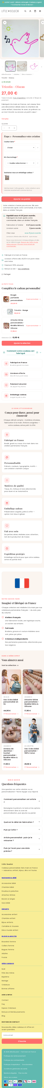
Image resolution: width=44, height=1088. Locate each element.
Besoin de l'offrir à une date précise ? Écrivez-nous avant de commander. (22, 244)
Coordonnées (27, 1064)
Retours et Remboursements (13, 1012)
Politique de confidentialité (14, 1060)
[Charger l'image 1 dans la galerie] (10, 66)
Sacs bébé (6, 903)
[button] (35, 11)
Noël (3, 969)
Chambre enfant (8, 918)
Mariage (5, 981)
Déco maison (27, 74)
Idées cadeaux (8, 963)
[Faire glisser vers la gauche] (2, 66)
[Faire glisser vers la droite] (41, 66)
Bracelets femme (9, 942)
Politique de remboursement (15, 1056)
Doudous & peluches (10, 891)
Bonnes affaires (8, 989)
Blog (3, 1016)
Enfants (5, 909)
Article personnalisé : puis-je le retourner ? (18, 839)
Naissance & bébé (9, 878)
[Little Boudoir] (10, 11)
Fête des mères (8, 973)
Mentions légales (10, 1073)
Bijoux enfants (7, 922)
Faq (3, 1004)
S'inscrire (22, 1041)
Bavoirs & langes (8, 899)
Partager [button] (7, 274)
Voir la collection (9, 665)
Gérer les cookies (10, 1077)
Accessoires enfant (9, 914)
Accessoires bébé (9, 883)
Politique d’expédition (12, 1064)
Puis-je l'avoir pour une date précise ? (17, 849)
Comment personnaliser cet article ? (20, 800)
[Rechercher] (25, 11)
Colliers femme (8, 946)
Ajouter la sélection (22, 343)
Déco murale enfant (10, 930)
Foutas (4, 957)
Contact (5, 1000)
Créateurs (6, 985)
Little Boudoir (6, 74)
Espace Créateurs (9, 1008)
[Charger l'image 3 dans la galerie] (33, 66)
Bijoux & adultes (9, 936)
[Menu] (40, 11)
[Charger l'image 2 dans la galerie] (22, 66)
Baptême (5, 977)
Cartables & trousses (10, 926)
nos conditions (23, 269)
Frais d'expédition (19, 98)
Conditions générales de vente (15, 1069)
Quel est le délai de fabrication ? (19, 822)
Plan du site (22, 1073)
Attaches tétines (8, 895)
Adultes (16, 74)
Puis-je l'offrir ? (11, 830)
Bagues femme (8, 949)
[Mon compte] (30, 11)
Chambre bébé (8, 887)
